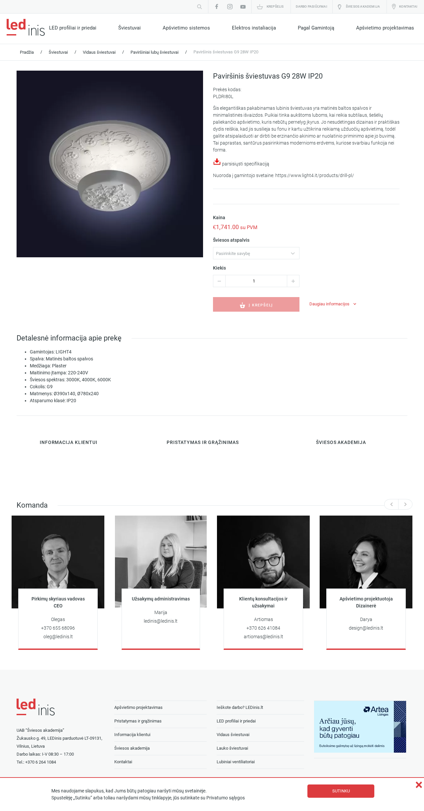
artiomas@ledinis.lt (263, 637)
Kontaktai (408, 6)
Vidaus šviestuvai (99, 52)
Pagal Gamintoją (316, 28)
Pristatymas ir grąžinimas (138, 720)
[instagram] (230, 6)
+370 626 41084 (263, 628)
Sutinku (341, 790)
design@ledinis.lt (366, 628)
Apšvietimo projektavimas (385, 28)
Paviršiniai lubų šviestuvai (155, 52)
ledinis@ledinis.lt (161, 621)
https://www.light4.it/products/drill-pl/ (314, 175)
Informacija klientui (132, 734)
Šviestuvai (129, 28)
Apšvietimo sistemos (186, 28)
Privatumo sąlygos (225, 798)
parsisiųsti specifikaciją (245, 164)
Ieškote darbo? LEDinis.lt (240, 707)
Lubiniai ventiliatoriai (236, 761)
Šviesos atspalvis (231, 240)
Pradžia (27, 52)
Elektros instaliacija (254, 28)
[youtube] (243, 6)
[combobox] (256, 253)
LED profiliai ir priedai (72, 28)
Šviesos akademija (363, 6)
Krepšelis (275, 6)
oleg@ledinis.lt (58, 637)
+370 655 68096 (58, 628)
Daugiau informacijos (329, 303)
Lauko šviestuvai (232, 748)
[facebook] (216, 6)
